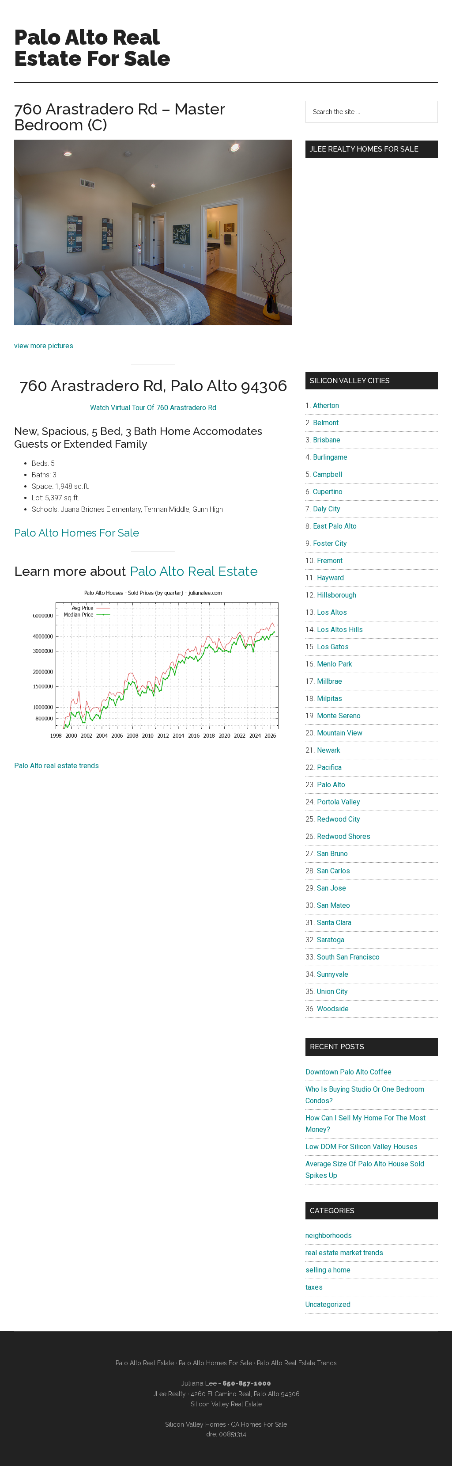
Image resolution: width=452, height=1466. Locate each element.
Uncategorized (327, 1304)
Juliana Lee (199, 1383)
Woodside (333, 1009)
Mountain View (339, 733)
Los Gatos (333, 647)
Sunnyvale (332, 974)
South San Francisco (348, 957)
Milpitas (329, 698)
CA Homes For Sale (259, 1424)
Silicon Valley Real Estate (226, 1404)
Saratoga (330, 940)
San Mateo (333, 905)
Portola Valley (338, 802)
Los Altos (332, 612)
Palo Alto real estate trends (56, 766)
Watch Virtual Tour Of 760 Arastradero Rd (153, 408)
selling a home (327, 1270)
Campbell (327, 474)
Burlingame (330, 457)
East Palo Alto (335, 526)
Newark (328, 750)
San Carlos (333, 871)
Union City (332, 991)
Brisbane (326, 440)
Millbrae (329, 681)
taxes (314, 1287)
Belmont (326, 423)
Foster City (330, 543)
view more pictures (43, 346)
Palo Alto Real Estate (194, 571)
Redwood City (338, 819)
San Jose (331, 888)
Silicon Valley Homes (195, 1424)
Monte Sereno (339, 716)
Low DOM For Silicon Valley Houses (361, 1146)
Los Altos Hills (340, 629)
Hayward (330, 578)
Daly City (326, 509)
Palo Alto (331, 785)
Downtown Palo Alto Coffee (348, 1072)
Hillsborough (336, 595)
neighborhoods (328, 1235)
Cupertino (328, 491)
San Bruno (332, 853)
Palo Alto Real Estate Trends (297, 1363)
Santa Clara (334, 922)
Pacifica (329, 767)
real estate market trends (344, 1253)
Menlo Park (334, 664)
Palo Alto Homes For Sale (76, 532)
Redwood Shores (343, 836)
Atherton (326, 405)
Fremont (330, 560)
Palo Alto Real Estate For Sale (92, 48)
